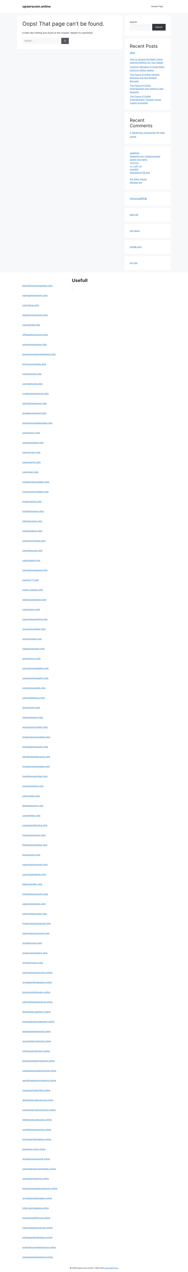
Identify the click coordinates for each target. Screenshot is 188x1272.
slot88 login (136, 247)
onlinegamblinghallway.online (37, 1237)
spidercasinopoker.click (34, 599)
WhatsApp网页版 (138, 198)
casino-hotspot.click (32, 590)
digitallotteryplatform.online (36, 1012)
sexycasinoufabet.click (34, 629)
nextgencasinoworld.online (36, 1159)
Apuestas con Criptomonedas (145, 156)
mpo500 (134, 169)
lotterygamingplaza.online (35, 1208)
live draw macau (138, 179)
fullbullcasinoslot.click (33, 648)
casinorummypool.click (34, 541)
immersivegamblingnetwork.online (39, 1188)
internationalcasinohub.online (37, 1002)
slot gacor (135, 230)
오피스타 (134, 163)
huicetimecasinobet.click (35, 776)
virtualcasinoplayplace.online (37, 1198)
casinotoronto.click (32, 374)
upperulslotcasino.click (34, 904)
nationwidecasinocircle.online (37, 1227)
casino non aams (138, 159)
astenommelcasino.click (34, 344)
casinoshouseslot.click (33, 688)
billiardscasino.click (32, 521)
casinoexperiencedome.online (37, 1257)
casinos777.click (30, 580)
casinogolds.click (31, 796)
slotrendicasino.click (32, 717)
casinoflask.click (30, 305)
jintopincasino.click (32, 501)
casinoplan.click (30, 472)
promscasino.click (31, 658)
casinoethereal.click (32, 384)
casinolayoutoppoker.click (35, 668)
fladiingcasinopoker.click (34, 845)
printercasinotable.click (34, 364)
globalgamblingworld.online (36, 1031)
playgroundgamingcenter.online (38, 1061)
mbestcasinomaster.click (35, 864)
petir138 (134, 214)
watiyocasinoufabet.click (35, 727)
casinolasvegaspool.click (35, 570)
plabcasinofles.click (32, 884)
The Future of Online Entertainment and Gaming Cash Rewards (146, 88)
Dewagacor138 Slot (140, 172)
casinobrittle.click (31, 325)
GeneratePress (111, 1268)
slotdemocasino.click (33, 511)
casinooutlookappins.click (35, 678)
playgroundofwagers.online (36, 992)
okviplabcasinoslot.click (34, 413)
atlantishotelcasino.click (34, 403)
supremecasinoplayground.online (39, 1070)
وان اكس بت (136, 166)
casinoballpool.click (32, 531)
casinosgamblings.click (34, 874)
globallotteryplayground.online (37, 1100)
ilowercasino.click (31, 855)
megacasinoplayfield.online (36, 1090)
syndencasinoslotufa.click (35, 393)
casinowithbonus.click (33, 698)
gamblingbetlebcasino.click (36, 756)
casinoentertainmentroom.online (39, 1110)
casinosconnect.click (32, 786)
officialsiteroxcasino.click (35, 334)
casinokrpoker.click (32, 639)
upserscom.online (36, 6)
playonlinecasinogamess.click (37, 285)
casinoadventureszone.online (37, 972)
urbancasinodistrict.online (35, 1178)
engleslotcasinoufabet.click (36, 737)
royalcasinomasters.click (34, 953)
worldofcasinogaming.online (36, 1129)
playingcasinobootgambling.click (39, 354)
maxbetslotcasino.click (34, 835)
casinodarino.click (31, 462)
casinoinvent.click (31, 452)
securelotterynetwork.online (36, 1041)
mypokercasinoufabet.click (36, 766)
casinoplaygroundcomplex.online (39, 1169)
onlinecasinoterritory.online (36, 1051)
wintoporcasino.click (32, 962)
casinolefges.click (31, 815)
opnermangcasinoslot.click (35, 933)
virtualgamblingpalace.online (37, 982)
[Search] (65, 41)
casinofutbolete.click (32, 442)
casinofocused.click (32, 550)
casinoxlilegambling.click (35, 619)
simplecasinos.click (32, 943)
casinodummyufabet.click (35, 491)
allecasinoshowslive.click (35, 315)
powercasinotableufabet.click (37, 423)
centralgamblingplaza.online (36, 1139)
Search (133, 22)
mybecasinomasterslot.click (36, 923)
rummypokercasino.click (34, 913)
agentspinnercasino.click (35, 295)
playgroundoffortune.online (36, 1218)
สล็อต (132, 53)
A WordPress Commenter (143, 132)
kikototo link (136, 182)
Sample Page (157, 6)
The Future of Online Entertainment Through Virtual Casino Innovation (145, 99)
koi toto (133, 263)
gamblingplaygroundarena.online (39, 1080)
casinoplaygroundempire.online (38, 1021)
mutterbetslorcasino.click (35, 894)
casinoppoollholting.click (34, 825)
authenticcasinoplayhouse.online (39, 1247)
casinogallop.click (31, 560)
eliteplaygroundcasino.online (37, 1119)
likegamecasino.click (32, 805)
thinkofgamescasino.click (35, 747)
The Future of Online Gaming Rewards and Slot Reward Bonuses (144, 77)
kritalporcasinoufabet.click (35, 482)
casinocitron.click (31, 433)
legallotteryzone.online (34, 1149)
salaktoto (134, 153)
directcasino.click (31, 707)
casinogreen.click (31, 609)
